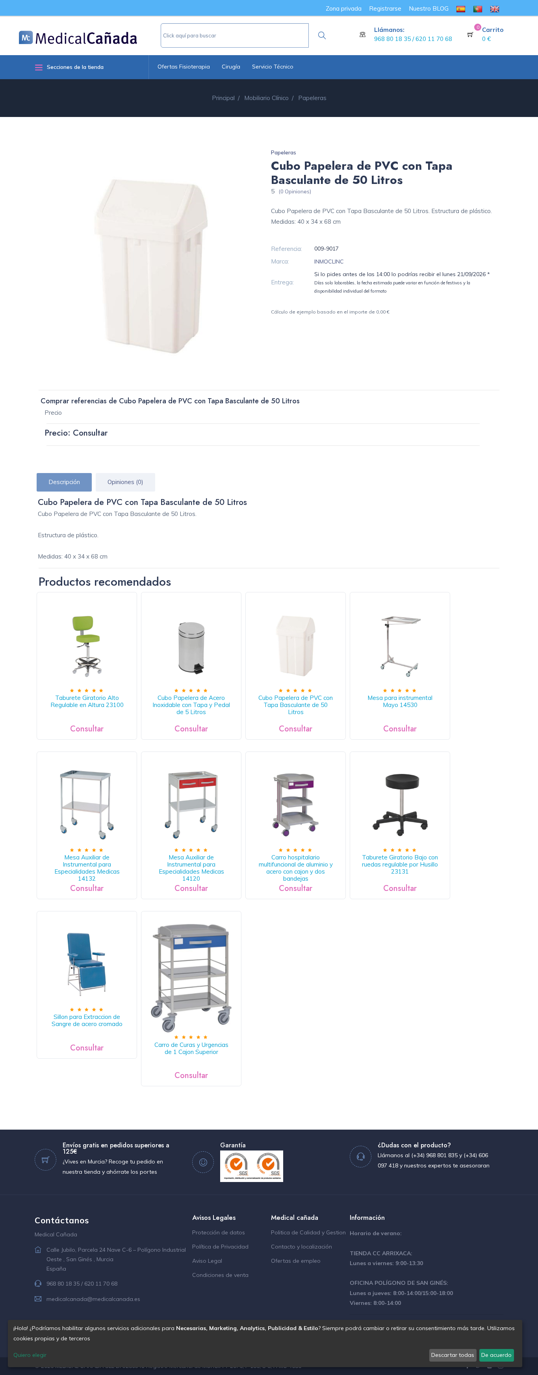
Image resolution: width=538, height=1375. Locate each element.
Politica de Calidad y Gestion (308, 1232)
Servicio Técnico (272, 66)
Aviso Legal (207, 1260)
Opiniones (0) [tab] (125, 482)
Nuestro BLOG (429, 8)
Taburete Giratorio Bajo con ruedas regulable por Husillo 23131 (400, 864)
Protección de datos (218, 1232)
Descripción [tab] (64, 482)
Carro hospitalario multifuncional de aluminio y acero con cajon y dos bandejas (296, 868)
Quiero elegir (29, 1354)
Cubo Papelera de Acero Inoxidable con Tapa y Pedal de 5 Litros (191, 705)
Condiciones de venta (220, 1275)
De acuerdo (496, 1354)
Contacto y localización (301, 1246)
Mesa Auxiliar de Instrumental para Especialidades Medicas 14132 (87, 868)
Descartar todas (452, 1354)
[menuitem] (461, 8)
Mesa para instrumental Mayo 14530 (399, 701)
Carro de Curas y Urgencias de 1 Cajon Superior (191, 1048)
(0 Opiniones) (294, 191)
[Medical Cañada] (90, 34)
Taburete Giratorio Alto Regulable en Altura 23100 (87, 701)
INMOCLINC (329, 261)
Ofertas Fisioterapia (184, 66)
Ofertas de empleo (296, 1260)
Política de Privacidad (220, 1246)
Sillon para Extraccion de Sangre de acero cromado (87, 1020)
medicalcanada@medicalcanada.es (93, 1299)
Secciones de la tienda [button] (75, 67)
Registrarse (385, 8)
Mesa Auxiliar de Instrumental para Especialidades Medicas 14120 (191, 868)
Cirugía (231, 66)
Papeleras (283, 152)
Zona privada (344, 8)
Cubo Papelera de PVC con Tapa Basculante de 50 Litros (295, 705)
